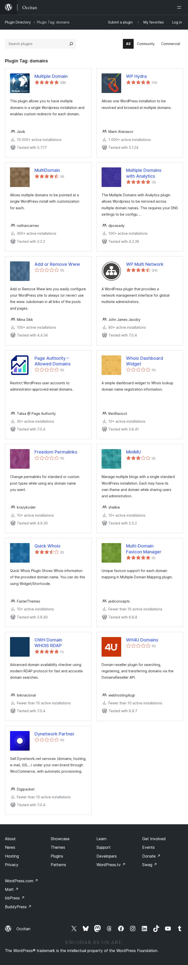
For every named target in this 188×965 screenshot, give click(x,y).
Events (148, 847)
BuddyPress (18, 906)
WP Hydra (136, 76)
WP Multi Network (145, 264)
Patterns (58, 864)
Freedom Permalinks (56, 451)
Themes (58, 847)
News (10, 847)
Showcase (60, 838)
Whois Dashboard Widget (144, 361)
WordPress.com (21, 880)
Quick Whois (47, 545)
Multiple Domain (51, 76)
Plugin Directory (18, 22)
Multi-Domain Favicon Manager (143, 548)
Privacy (11, 864)
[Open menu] (180, 7)
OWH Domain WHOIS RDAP (48, 642)
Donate (151, 856)
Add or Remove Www (57, 264)
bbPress (15, 897)
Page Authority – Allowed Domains (53, 361)
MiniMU (133, 451)
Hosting (12, 856)
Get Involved (154, 838)
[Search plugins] (71, 44)
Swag (149, 864)
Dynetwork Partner (54, 733)
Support (103, 847)
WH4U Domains (142, 639)
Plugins (57, 856)
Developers (106, 856)
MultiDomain (47, 170)
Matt (12, 889)
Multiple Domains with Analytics (144, 173)
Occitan (23, 928)
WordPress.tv (111, 864)
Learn (101, 838)
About (10, 838)
